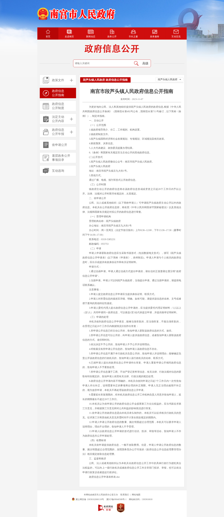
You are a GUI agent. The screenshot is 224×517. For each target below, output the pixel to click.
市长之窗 (133, 36)
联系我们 (124, 495)
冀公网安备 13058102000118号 (90, 499)
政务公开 (112, 36)
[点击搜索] (136, 63)
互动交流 (176, 36)
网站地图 (136, 495)
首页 (48, 36)
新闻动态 (90, 36)
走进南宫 (69, 36)
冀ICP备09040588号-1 (116, 499)
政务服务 (154, 36)
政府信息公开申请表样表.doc (104, 477)
